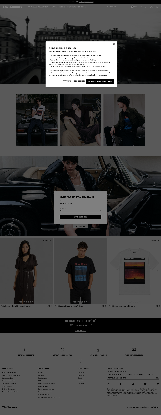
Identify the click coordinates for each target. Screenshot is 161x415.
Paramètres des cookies (74, 81)
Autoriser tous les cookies (100, 81)
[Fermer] (114, 44)
